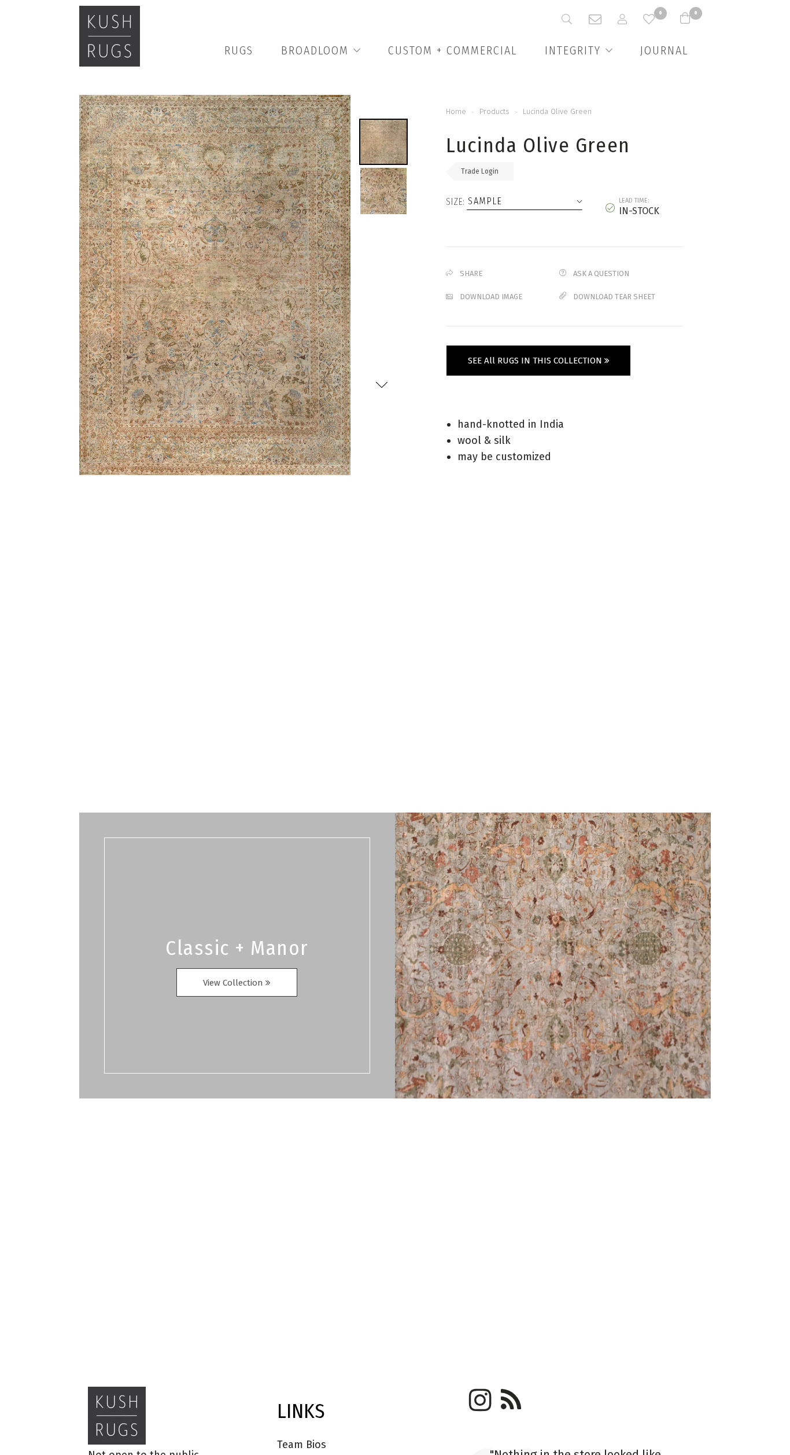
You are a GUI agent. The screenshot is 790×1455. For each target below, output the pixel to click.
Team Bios (301, 1444)
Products (494, 111)
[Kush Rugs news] (510, 1396)
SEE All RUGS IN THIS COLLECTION (536, 360)
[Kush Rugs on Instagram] (478, 1396)
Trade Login (480, 171)
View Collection (234, 983)
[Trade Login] (630, 19)
